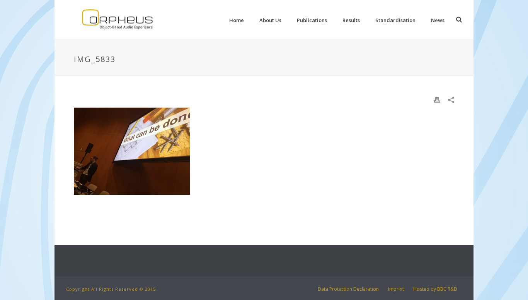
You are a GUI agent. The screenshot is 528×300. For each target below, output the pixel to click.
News (438, 20)
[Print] (437, 99)
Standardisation (395, 20)
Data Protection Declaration (348, 289)
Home (236, 20)
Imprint (396, 289)
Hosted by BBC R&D (435, 289)
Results (351, 20)
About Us (270, 20)
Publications (312, 20)
